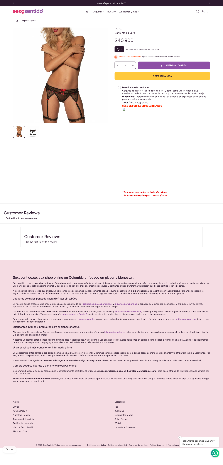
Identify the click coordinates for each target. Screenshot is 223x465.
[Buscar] (197, 11)
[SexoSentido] (28, 11)
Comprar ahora (162, 76)
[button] (14, 3)
